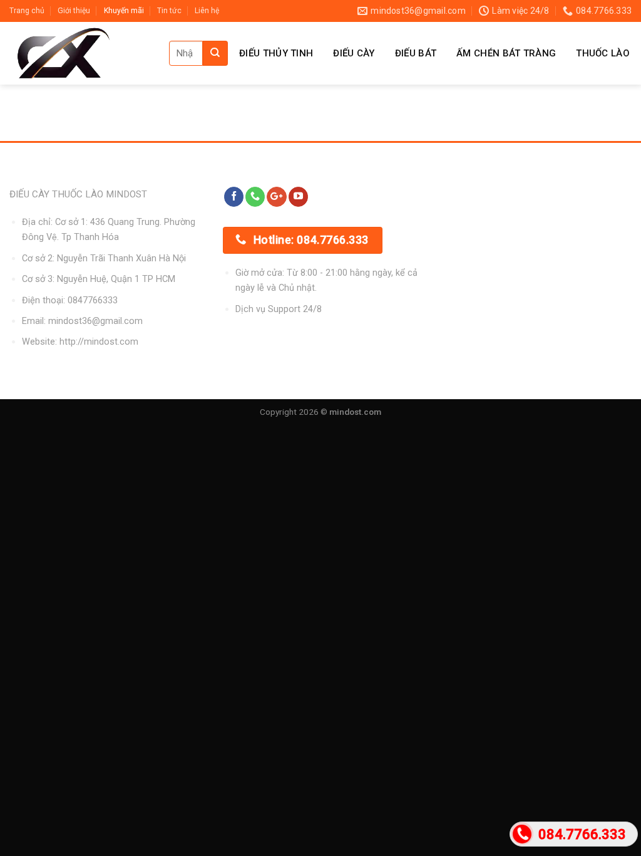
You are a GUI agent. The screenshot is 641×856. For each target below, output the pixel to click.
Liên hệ (207, 10)
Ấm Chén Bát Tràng (506, 53)
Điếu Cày (353, 53)
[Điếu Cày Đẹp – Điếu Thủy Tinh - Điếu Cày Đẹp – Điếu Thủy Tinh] (79, 53)
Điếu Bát (415, 53)
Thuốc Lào (603, 53)
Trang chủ (26, 10)
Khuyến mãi (124, 10)
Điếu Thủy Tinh (276, 53)
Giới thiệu (74, 10)
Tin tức (169, 10)
